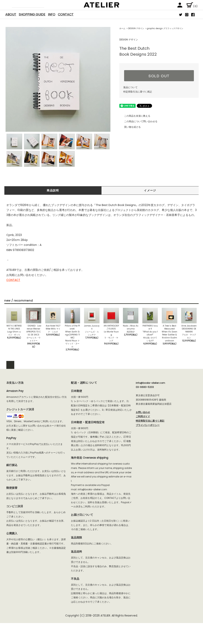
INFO (51, 14)
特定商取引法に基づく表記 (137, 91)
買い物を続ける (132, 127)
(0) (195, 6)
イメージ (150, 190)
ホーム (122, 28)
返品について (130, 87)
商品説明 (53, 190)
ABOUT (10, 14)
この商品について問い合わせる (140, 121)
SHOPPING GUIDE (32, 14)
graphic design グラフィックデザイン (165, 28)
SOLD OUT (158, 75)
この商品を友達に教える (137, 115)
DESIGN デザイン (136, 28)
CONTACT (66, 14)
